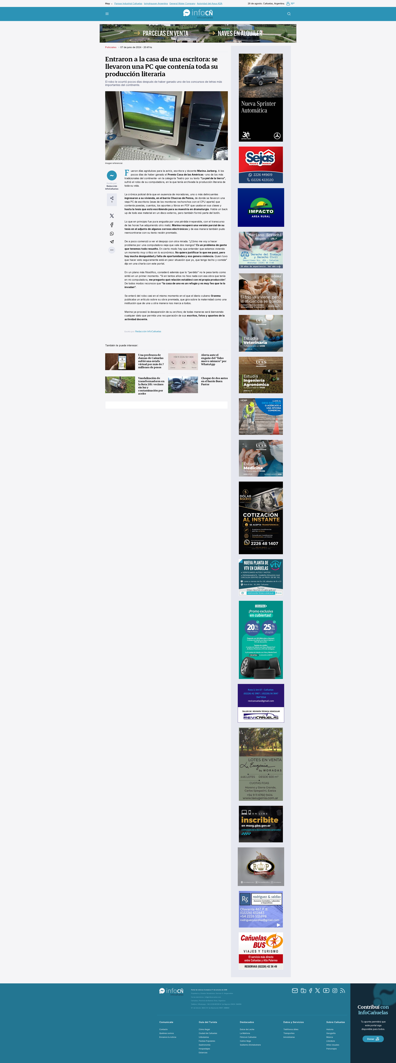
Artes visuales (332, 1045)
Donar (370, 1038)
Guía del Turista (208, 1022)
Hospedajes (204, 1049)
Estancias (203, 1052)
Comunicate (166, 1022)
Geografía (331, 1033)
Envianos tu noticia (167, 1037)
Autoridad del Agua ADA (209, 3)
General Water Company (182, 3)
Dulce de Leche (247, 1029)
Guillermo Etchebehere (250, 1045)
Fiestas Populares (207, 1041)
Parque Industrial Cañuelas (128, 3)
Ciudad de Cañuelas (208, 1033)
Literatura (330, 1041)
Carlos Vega (245, 1041)
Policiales (111, 47)
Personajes (331, 1049)
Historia (329, 1029)
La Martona (245, 1033)
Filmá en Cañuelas (248, 1037)
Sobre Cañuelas (335, 1022)
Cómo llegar (204, 1029)
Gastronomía (204, 1045)
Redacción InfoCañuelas (148, 331)
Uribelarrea (204, 1037)
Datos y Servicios (293, 1022)
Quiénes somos (166, 1033)
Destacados (247, 1022)
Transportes (289, 1033)
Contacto (163, 1029)
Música (329, 1037)
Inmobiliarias (289, 1037)
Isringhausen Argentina (156, 3)
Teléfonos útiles (290, 1029)
